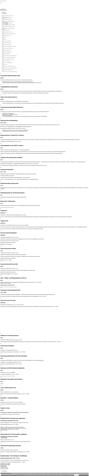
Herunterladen (10, 207)
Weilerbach (15, 350)
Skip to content (3, 0)
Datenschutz (4, 471)
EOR (21, 294)
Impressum (4, 470)
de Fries (11, 392)
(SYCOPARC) (44, 165)
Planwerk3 (12, 439)
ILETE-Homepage (21, 225)
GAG (7, 362)
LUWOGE (7, 372)
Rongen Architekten (26, 177)
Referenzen (5, 17)
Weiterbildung (5, 22)
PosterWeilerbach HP (4, 207)
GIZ (62, 153)
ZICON (19, 362)
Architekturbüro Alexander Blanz (12, 402)
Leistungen (5, 13)
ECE (6, 141)
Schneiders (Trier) (14, 237)
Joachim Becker (25, 460)
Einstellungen (76, 475)
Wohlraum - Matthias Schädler (18, 304)
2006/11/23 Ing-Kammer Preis (6, 286)
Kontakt (4, 28)
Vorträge (6, 23)
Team (4, 8)
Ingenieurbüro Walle (18, 339)
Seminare (6, 24)
